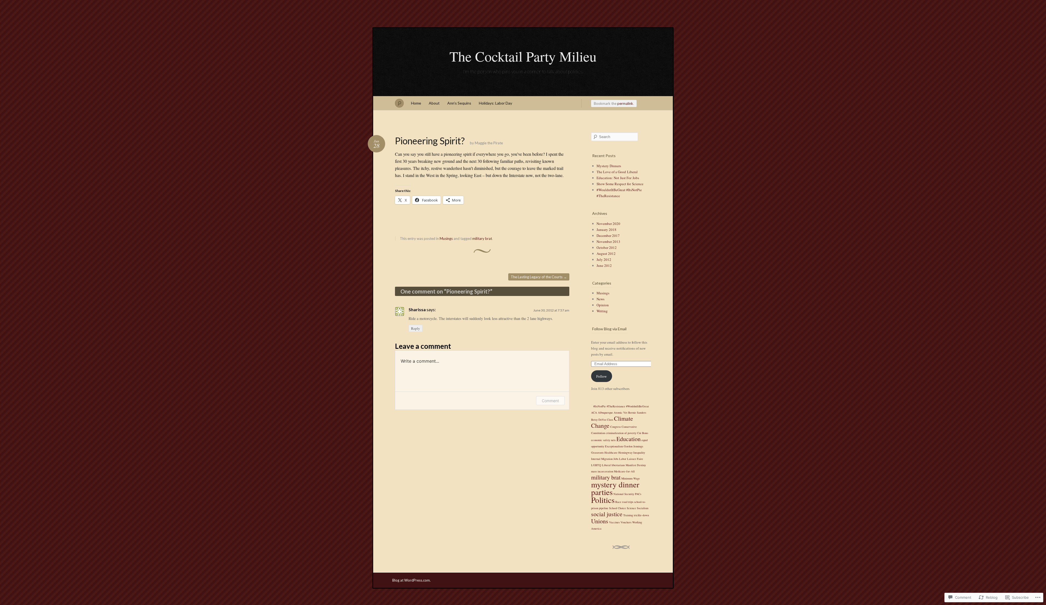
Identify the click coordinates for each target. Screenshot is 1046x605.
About (434, 103)
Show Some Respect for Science (620, 183)
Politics (603, 499)
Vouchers (626, 522)
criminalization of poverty (621, 433)
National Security (623, 494)
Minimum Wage (630, 478)
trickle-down (641, 515)
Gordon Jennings (633, 446)
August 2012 (606, 253)
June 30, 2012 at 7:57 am (551, 310)
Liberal (606, 465)
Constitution (598, 433)
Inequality (639, 452)
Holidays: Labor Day (495, 103)
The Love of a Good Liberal (617, 171)
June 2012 (604, 265)
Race (618, 502)
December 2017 (608, 235)
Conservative (629, 427)
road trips (627, 502)
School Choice (617, 508)
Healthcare (611, 452)
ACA (594, 412)
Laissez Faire (635, 459)
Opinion (603, 304)
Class (610, 419)
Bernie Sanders (637, 412)
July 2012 (604, 259)
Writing (602, 310)
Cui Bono (642, 433)
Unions (599, 521)
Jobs (615, 459)
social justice (606, 514)
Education (628, 439)
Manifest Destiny (636, 465)
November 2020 (608, 223)
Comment (550, 400)
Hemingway (625, 452)
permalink (625, 103)
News (600, 299)
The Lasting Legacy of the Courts (539, 277)
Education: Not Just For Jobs (618, 177)
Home (416, 103)
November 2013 (608, 241)
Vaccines (614, 522)
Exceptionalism (614, 446)
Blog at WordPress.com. (411, 580)
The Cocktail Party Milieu (523, 56)
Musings (446, 238)
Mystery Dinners (609, 165)
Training (628, 515)
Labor (622, 459)
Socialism (642, 508)
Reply (415, 328)
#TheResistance (616, 406)
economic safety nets (603, 440)
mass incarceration (602, 471)
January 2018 (606, 229)
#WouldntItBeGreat (637, 406)
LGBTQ (596, 465)
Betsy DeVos (598, 419)
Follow (601, 376)
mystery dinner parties (615, 488)
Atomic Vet (620, 412)
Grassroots (597, 452)
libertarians (618, 465)
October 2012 (607, 247)
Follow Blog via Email (609, 328)
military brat (482, 238)
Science (631, 508)
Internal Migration (602, 459)
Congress (615, 427)
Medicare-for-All (624, 471)
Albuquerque (605, 412)
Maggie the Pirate (489, 143)
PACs (638, 494)
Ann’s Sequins (459, 103)
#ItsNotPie (599, 406)
